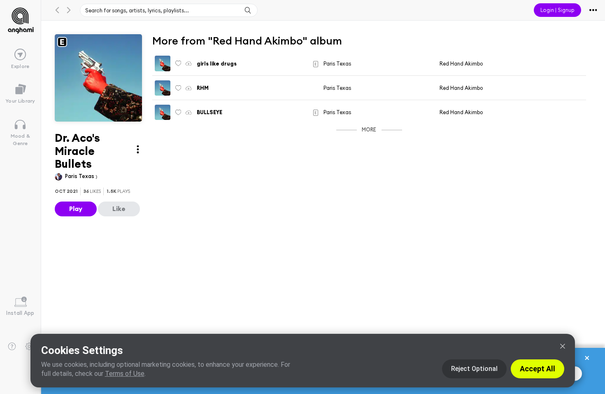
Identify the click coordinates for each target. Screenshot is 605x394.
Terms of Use (124, 374)
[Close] (562, 346)
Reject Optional (474, 369)
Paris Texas (80, 176)
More (369, 129)
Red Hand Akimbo (461, 63)
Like (119, 208)
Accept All (537, 368)
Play (75, 208)
